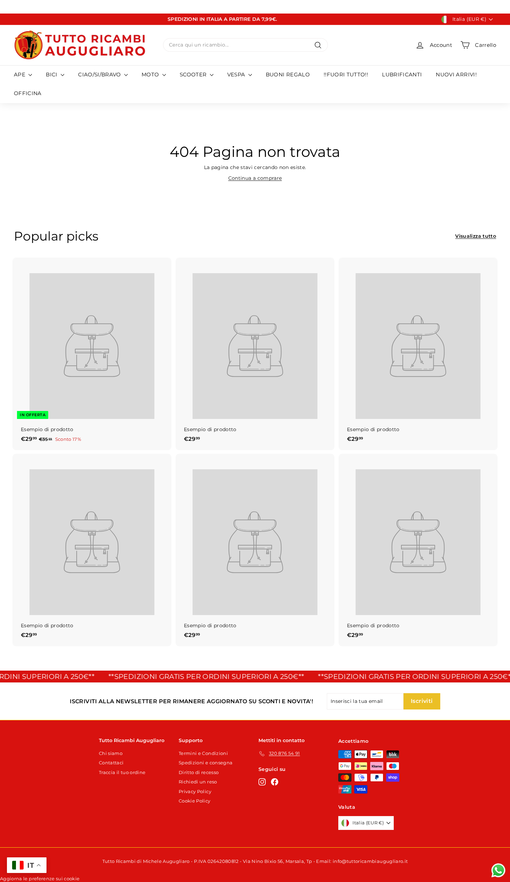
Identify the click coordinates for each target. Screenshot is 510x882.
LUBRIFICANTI (402, 74)
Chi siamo (110, 753)
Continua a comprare (255, 178)
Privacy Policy (195, 791)
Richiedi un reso (198, 781)
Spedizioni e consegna (205, 762)
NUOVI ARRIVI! (456, 74)
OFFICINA (28, 93)
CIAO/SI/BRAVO (100, 74)
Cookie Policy (195, 801)
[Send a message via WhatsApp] (498, 870)
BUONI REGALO (288, 74)
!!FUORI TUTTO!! (346, 74)
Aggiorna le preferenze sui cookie (40, 878)
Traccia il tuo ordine (122, 772)
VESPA (237, 74)
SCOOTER (194, 74)
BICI (52, 74)
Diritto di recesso (199, 772)
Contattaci (111, 762)
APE (20, 74)
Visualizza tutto (475, 236)
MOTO (151, 74)
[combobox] (245, 45)
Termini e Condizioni (203, 753)
